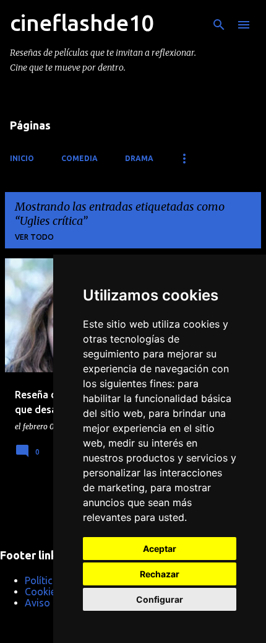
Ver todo (34, 237)
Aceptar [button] (159, 548)
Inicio (22, 158)
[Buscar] (219, 25)
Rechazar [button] (159, 574)
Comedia (79, 158)
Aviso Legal (50, 602)
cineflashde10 (81, 22)
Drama (139, 158)
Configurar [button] (159, 599)
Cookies (43, 591)
